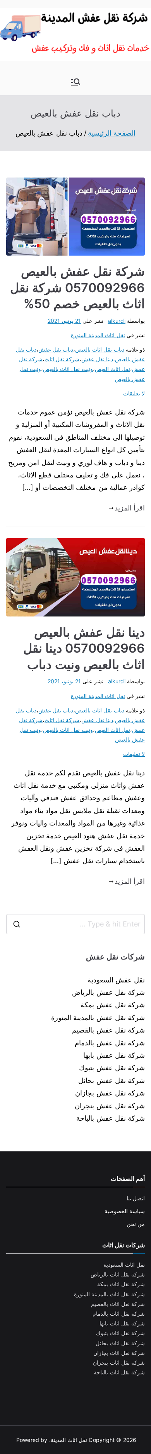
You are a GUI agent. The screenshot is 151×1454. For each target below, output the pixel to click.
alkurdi (116, 320)
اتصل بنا (136, 1198)
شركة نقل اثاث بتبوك (120, 1333)
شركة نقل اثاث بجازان (119, 1353)
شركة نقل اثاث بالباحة (119, 1372)
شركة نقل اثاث (62, 359)
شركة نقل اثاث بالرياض (118, 1274)
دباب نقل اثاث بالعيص (99, 349)
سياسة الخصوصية (125, 1211)
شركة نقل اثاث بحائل (120, 1343)
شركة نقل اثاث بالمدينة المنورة (109, 1294)
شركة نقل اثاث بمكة (121, 1284)
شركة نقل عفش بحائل (111, 1080)
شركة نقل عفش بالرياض (108, 992)
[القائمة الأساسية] (75, 82)
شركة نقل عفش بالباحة (110, 1118)
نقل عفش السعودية (116, 980)
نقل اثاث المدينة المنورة (98, 335)
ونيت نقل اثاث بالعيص (68, 369)
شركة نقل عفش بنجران (110, 1106)
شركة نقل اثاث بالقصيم (118, 1304)
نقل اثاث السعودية (124, 1264)
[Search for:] (75, 924)
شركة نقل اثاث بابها (122, 1323)
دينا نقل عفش (97, 359)
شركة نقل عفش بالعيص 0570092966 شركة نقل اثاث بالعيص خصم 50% (77, 287)
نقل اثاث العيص (112, 369)
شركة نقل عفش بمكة (113, 1005)
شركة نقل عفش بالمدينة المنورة (98, 1017)
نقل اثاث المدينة (69, 1440)
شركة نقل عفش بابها (114, 1055)
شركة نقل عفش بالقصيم (108, 1030)
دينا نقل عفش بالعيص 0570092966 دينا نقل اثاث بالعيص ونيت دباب (84, 648)
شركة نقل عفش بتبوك (112, 1068)
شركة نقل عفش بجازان (110, 1093)
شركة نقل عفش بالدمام (110, 1043)
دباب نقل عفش (55, 349)
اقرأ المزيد (130, 508)
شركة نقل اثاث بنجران (119, 1362)
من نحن (136, 1224)
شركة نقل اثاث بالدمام (119, 1313)
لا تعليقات (134, 393)
